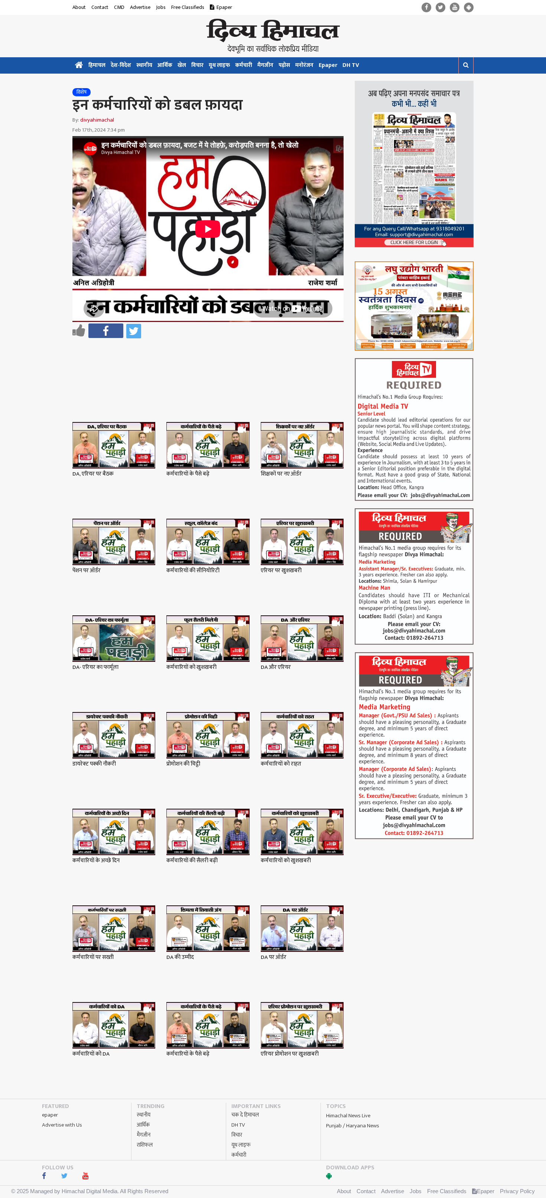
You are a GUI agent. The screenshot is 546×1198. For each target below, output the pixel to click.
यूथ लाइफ (219, 65)
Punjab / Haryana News (352, 1125)
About (79, 7)
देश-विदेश (121, 65)
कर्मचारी (243, 65)
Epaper (224, 7)
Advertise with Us (62, 1125)
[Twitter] (440, 7)
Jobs (161, 7)
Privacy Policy (517, 1191)
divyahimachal (97, 120)
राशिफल (145, 1145)
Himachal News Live (348, 1115)
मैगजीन (265, 65)
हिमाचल (96, 65)
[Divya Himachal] (273, 36)
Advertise (140, 7)
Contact (99, 7)
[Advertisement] (211, 360)
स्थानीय (144, 65)
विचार (197, 65)
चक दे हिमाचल (245, 1115)
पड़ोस (284, 65)
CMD (119, 7)
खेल (182, 65)
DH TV (350, 65)
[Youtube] (454, 7)
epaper (50, 1115)
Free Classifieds (187, 7)
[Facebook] (426, 7)
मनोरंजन (304, 65)
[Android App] (469, 7)
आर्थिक (164, 65)
